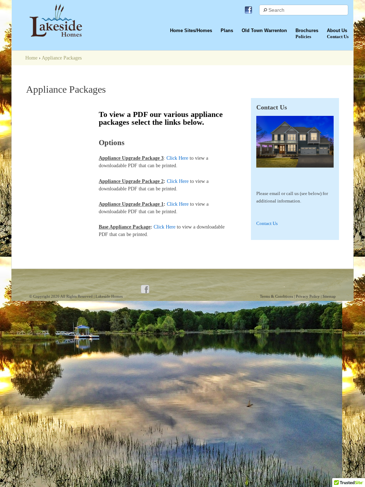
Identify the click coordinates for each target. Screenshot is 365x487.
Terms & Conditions (277, 296)
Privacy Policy (308, 296)
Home (31, 58)
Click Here (177, 158)
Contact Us (267, 223)
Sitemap (329, 296)
